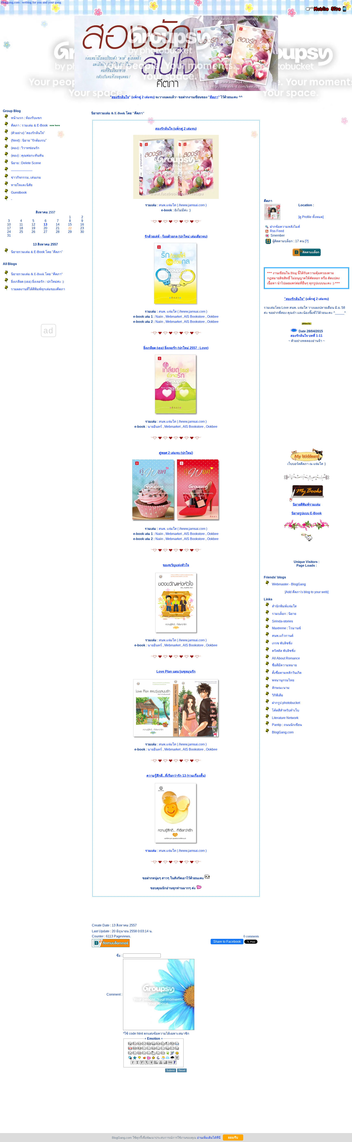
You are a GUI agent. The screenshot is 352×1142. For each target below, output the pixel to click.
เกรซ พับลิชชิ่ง (282, 643)
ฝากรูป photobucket (286, 703)
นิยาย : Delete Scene (26, 163)
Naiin (159, 316)
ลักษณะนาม (280, 687)
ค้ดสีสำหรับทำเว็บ (285, 710)
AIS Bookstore (194, 316)
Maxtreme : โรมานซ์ (286, 628)
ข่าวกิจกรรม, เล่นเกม (26, 177)
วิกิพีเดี (277, 695)
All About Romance (286, 658)
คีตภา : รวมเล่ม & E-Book (29, 125)
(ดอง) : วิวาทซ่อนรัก (25, 148)
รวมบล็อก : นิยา (284, 613)
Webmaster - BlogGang (289, 584)
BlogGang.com (283, 732)
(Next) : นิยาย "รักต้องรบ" (29, 140)
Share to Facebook (227, 941)
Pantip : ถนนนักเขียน (287, 724)
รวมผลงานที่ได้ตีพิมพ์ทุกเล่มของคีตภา (38, 289)
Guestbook (19, 192)
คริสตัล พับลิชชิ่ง (283, 650)
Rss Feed (277, 231)
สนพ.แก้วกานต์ (282, 635)
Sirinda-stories (282, 621)
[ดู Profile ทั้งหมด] (310, 217)
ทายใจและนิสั (21, 185)
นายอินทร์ (155, 426)
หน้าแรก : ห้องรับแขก (26, 118)
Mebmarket (174, 316)
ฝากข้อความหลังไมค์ (285, 226)
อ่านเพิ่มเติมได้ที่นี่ (208, 1137)
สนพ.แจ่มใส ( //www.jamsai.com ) (183, 205)
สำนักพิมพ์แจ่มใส (284, 606)
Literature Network (285, 718)
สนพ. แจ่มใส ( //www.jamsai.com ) (183, 311)
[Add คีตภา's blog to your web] (306, 592)
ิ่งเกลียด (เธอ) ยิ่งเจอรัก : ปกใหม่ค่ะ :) (37, 281)
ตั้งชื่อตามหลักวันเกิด (286, 672)
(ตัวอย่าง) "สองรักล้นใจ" (28, 133)
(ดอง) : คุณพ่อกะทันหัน (27, 155)
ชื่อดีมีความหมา (284, 665)
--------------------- (21, 170)
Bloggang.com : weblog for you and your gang (31, 2)
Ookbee (213, 316)
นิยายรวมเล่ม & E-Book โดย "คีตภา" (37, 252)
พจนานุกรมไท (283, 680)
